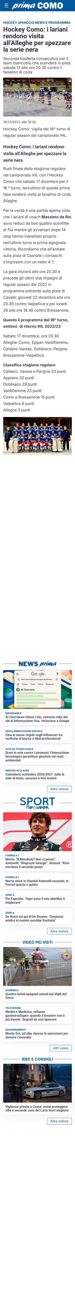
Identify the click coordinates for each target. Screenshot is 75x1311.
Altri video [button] (60, 1048)
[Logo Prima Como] (37, 6)
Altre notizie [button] (59, 789)
